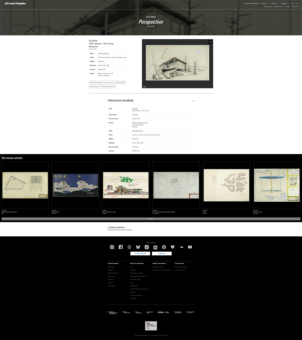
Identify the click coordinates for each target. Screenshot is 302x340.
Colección (274, 3)
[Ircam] (127, 314)
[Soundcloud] (181, 247)
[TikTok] (146, 247)
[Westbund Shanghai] (179, 314)
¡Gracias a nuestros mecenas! (181, 266)
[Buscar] (292, 3)
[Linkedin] (155, 247)
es (297, 3)
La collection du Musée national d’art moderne (120, 229)
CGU (149, 335)
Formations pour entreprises (158, 266)
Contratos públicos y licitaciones (136, 273)
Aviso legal (137, 335)
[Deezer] (172, 247)
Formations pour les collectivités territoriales (161, 270)
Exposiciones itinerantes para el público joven (139, 289)
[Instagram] (112, 247)
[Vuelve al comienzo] (298, 336)
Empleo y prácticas (111, 276)
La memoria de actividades (113, 273)
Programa (264, 3)
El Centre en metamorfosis (252, 3)
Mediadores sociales (134, 285)
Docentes (132, 282)
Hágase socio (268, 6)
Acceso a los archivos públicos (136, 295)
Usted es (295, 6)
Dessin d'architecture (103, 53)
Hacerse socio (110, 279)
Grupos (131, 266)
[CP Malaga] (151, 314)
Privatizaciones (133, 270)
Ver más (151, 219)
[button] (151, 101)
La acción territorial (112, 285)
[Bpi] (114, 314)
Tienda (288, 6)
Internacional (110, 282)
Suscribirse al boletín (140, 253)
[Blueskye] (138, 247)
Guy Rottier (93, 40)
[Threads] (129, 247)
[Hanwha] (190, 314)
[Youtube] (190, 247)
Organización (110, 270)
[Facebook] (120, 247)
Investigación (133, 292)
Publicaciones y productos (135, 279)
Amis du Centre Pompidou (180, 270)
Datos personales (154, 335)
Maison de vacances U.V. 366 (139, 122)
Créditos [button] (144, 86)
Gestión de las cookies (163, 335)
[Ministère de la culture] (151, 325)
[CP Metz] (139, 314)
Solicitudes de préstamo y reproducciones (138, 276)
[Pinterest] (164, 247)
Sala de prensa (133, 298)
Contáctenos (161, 253)
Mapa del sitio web (144, 335)
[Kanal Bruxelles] (165, 314)
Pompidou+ (284, 3)
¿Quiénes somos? (111, 266)
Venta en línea (278, 6)
